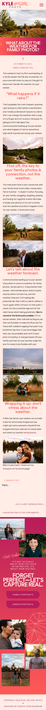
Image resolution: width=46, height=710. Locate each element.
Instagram (7, 468)
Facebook (19, 468)
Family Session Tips (23, 68)
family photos (29, 432)
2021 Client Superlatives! (29, 504)
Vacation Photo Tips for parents (21, 513)
